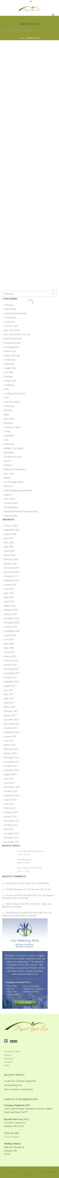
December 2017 (11, 669)
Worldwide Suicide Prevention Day (21, 511)
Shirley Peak (12, 904)
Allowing (8, 305)
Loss (6, 439)
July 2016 (8, 740)
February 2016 (11, 749)
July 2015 (8, 778)
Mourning (8, 452)
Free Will (8, 372)
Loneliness (9, 435)
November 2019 (12, 572)
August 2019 (10, 584)
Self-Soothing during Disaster (18, 490)
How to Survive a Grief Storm (29, 868)
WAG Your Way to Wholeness (34, 883)
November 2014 (12, 787)
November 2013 (12, 820)
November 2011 (11, 842)
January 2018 (10, 664)
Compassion (10, 317)
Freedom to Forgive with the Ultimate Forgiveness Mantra (25, 217)
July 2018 (8, 639)
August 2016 (10, 736)
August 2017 (10, 686)
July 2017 (8, 690)
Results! (8, 1062)
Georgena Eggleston (18, 52)
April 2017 (9, 702)
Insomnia (8, 423)
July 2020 (8, 538)
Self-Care (23, 56)
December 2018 (11, 618)
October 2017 (10, 677)
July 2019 (8, 589)
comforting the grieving (15, 313)
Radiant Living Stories (14, 469)
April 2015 (9, 783)
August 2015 (10, 774)
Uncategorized (11, 507)
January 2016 (10, 753)
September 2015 (12, 770)
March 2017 (10, 707)
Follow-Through (12, 355)
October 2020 (10, 525)
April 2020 (9, 551)
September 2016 (12, 732)
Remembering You (25, 859)
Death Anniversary (13, 338)
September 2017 (12, 681)
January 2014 (10, 816)
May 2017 (9, 698)
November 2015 (12, 761)
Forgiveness (14, 56)
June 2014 (9, 804)
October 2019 (10, 576)
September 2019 (12, 580)
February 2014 (11, 812)
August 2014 (10, 799)
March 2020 (10, 555)
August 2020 (10, 534)
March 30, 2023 (14, 59)
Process (7, 461)
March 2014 (10, 808)
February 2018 (11, 660)
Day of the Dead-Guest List (17, 334)
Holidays (8, 410)
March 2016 (10, 745)
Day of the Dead (12, 330)
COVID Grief (10, 326)
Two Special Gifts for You (38, 889)
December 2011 (11, 837)
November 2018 (12, 622)
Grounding (9, 406)
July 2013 (8, 829)
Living (7, 431)
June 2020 (9, 542)
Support (7, 494)
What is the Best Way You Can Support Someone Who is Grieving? (28, 896)
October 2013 (10, 825)
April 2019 (9, 601)
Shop (6, 1065)
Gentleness (9, 385)
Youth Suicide (10, 515)
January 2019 (10, 614)
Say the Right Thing (13, 482)
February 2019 (11, 610)
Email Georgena (12, 1136)
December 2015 (11, 757)
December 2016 (11, 719)
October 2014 (10, 791)
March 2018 (10, 656)
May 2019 (9, 597)
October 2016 (10, 728)
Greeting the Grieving (28, 128)
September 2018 (12, 631)
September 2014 (12, 795)
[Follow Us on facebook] (6, 1041)
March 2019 (10, 605)
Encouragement (11, 347)
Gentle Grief (10, 380)
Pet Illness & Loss (12, 456)
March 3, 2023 (13, 135)
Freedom (32, 204)
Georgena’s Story (12, 1051)
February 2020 (11, 559)
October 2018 (10, 627)
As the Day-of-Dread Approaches (30, 851)
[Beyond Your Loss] (29, 9)
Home (22, 38)
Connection (9, 321)
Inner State (9, 418)
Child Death (10, 309)
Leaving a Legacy (12, 427)
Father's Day (10, 351)
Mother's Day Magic (14, 448)
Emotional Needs (12, 343)
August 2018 (10, 635)
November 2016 (12, 723)
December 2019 (11, 567)
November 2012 (12, 833)
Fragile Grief (10, 368)
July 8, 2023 (12, 207)
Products (8, 465)
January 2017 (10, 715)
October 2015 (10, 766)
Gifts (6, 389)
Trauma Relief (33, 56)
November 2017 (12, 673)
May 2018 (9, 648)
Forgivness (24, 204)
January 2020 (10, 563)
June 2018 (9, 643)
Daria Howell (12, 912)
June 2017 (9, 694)
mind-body (9, 444)
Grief (38, 204)
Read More (45, 104)
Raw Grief (9, 473)
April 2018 (9, 652)
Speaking (8, 1058)
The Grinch (9, 499)
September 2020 (12, 530)
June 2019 (9, 593)
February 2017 (11, 711)
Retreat (7, 477)
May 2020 (9, 546)
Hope (6, 414)
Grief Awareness (12, 402)
